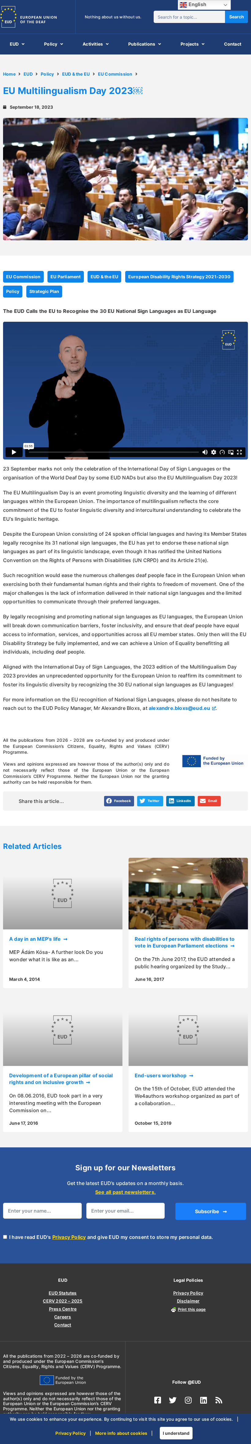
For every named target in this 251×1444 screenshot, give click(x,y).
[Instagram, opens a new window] (188, 1400)
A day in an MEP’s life (35, 939)
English (196, 4)
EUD (14, 44)
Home (9, 74)
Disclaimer (188, 1300)
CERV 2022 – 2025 (62, 1300)
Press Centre (63, 1308)
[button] (119, 801)
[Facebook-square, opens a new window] (157, 1400)
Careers (62, 1316)
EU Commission (115, 74)
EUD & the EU (76, 74)
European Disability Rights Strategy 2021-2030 (179, 276)
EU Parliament (66, 276)
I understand (176, 1433)
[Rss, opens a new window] (219, 1400)
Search (236, 16)
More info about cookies (121, 1433)
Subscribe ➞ (211, 1211)
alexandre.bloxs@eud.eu (179, 708)
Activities (93, 44)
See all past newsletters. (125, 1192)
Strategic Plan (44, 291)
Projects (190, 44)
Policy (50, 44)
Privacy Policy (69, 1237)
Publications (141, 44)
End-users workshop (161, 1075)
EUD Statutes (63, 1293)
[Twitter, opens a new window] (173, 1400)
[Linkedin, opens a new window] (203, 1400)
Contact (232, 44)
